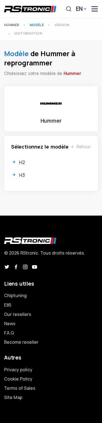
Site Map (13, 397)
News (10, 324)
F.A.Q (9, 333)
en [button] (79, 9)
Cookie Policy (18, 379)
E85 (7, 305)
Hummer (11, 25)
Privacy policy (18, 370)
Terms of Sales (19, 388)
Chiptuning (15, 295)
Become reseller (21, 342)
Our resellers (17, 314)
